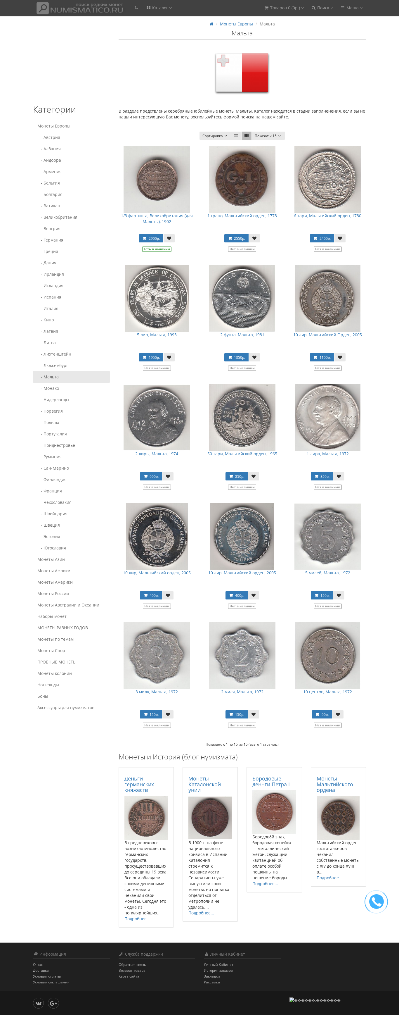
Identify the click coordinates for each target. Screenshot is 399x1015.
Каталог (160, 8)
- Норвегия (50, 411)
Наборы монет (52, 616)
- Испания (49, 297)
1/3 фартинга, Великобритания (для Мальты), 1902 (157, 218)
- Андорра (49, 160)
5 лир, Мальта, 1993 (157, 334)
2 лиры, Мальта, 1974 (156, 453)
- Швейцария (52, 513)
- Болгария (50, 194)
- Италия (47, 308)
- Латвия (47, 331)
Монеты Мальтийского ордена (335, 784)
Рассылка (212, 982)
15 (266, 135)
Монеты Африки (53, 570)
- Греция (47, 251)
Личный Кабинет (218, 964)
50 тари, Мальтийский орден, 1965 (242, 453)
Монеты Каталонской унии (204, 784)
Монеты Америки (55, 582)
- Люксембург (52, 365)
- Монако (48, 388)
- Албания (49, 148)
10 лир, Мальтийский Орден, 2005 (327, 334)
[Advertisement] (69, 63)
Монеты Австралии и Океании (68, 605)
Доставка (41, 970)
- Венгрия (48, 228)
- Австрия (48, 137)
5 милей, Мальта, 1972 (327, 572)
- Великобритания (57, 217)
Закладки (212, 976)
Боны (42, 696)
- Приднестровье (56, 445)
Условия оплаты (47, 976)
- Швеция (48, 525)
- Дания (46, 263)
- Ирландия (50, 274)
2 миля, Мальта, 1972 (242, 692)
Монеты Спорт (52, 650)
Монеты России (53, 593)
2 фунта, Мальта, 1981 (242, 334)
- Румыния (49, 456)
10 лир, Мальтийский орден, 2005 (157, 572)
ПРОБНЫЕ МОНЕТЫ (57, 662)
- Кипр (45, 320)
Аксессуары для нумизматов (65, 707)
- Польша (48, 422)
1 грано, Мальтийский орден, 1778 (242, 215)
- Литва (46, 342)
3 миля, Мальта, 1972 (157, 692)
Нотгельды (48, 684)
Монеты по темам (55, 639)
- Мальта (48, 377)
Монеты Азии (51, 559)
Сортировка (212, 135)
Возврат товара (132, 970)
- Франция (49, 491)
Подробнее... (137, 918)
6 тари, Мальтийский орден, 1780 (327, 215)
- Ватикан (48, 205)
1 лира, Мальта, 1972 (328, 453)
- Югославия (51, 548)
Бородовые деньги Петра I (271, 781)
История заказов (218, 970)
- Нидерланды (53, 399)
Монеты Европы (53, 126)
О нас (38, 964)
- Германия (50, 240)
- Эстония (48, 536)
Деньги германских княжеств (139, 784)
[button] (283, 8)
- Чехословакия (54, 502)
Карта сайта (129, 976)
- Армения (49, 171)
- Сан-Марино (53, 468)
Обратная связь (132, 964)
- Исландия (50, 285)
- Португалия (52, 434)
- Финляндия (52, 479)
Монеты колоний (54, 673)
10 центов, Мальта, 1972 (327, 692)
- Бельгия (48, 183)
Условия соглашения (51, 982)
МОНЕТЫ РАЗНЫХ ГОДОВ (62, 627)
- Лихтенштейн (54, 354)
